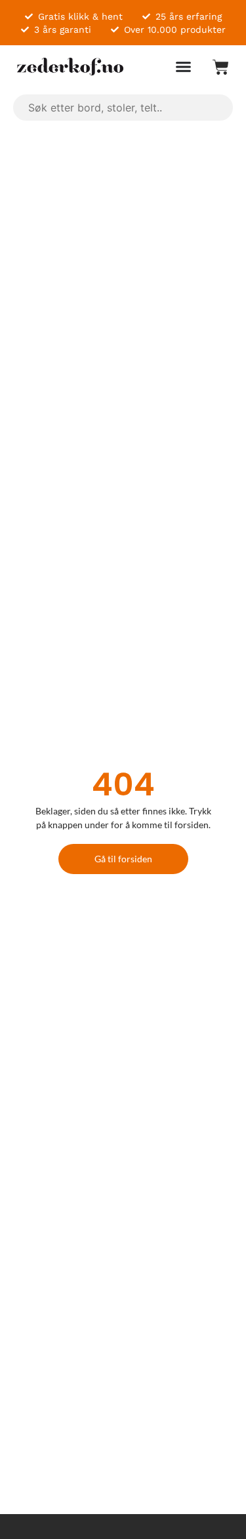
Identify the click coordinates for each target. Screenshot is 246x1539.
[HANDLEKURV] (214, 67)
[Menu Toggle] (183, 66)
